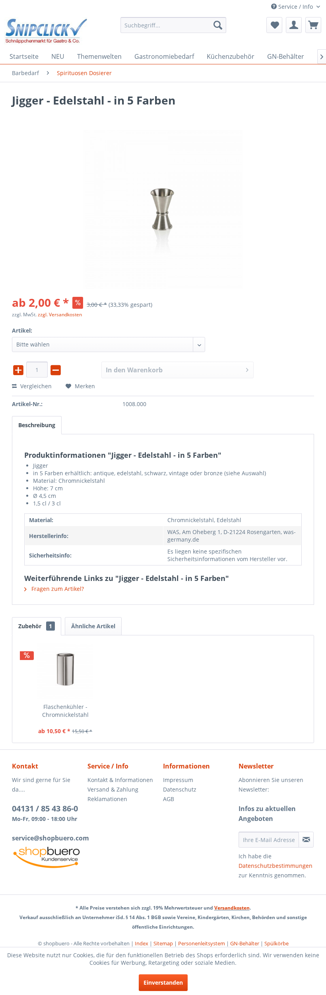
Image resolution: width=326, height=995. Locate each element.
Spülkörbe (276, 943)
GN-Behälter (244, 943)
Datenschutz (179, 789)
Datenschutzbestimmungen (275, 865)
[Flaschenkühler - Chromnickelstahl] (65, 671)
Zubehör (35, 626)
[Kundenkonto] (294, 25)
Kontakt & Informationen (120, 780)
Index (141, 943)
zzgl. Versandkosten (60, 314)
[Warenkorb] (313, 25)
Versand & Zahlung (112, 789)
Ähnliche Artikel (93, 626)
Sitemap (163, 943)
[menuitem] (173, 25)
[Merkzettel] (274, 25)
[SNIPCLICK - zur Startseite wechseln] (46, 31)
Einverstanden (163, 982)
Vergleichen (35, 386)
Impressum (178, 780)
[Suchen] (218, 25)
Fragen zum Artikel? (57, 588)
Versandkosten (232, 907)
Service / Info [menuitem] (295, 6)
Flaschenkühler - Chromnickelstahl (65, 710)
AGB (168, 799)
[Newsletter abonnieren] (306, 840)
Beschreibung (36, 425)
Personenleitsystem (201, 943)
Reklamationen (107, 799)
